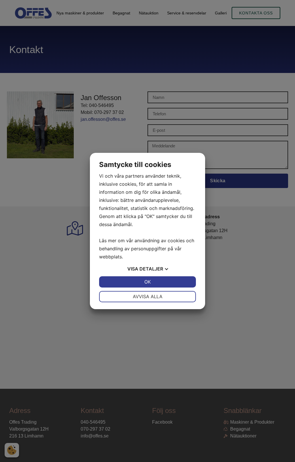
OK (147, 282)
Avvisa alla (147, 296)
